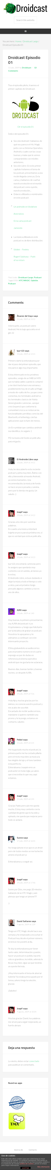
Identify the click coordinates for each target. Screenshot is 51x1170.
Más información (43, 1167)
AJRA (19, 610)
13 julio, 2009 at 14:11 (26, 462)
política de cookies (27, 1164)
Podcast (38, 277)
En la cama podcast (22, 220)
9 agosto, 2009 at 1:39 (26, 924)
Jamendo (18, 228)
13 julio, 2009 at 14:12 (26, 515)
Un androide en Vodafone (25, 206)
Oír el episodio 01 (25, 126)
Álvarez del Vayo (25, 316)
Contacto (33, 1149)
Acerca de (18, 1149)
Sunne (20, 837)
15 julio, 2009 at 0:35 (25, 799)
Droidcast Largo (30, 41)
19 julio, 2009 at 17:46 (26, 882)
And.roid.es (19, 213)
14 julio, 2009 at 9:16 (25, 694)
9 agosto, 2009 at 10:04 (26, 1012)
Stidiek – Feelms (21, 249)
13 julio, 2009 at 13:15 (26, 354)
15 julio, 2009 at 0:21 (25, 743)
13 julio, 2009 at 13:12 (26, 319)
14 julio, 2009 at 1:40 (25, 613)
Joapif (20, 512)
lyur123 (20, 350)
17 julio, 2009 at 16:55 (26, 841)
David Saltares (24, 921)
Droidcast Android (26, 8)
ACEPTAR (25, 1168)
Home (18, 41)
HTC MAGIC (24, 280)
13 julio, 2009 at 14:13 (26, 557)
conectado (34, 1061)
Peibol (20, 739)
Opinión (34, 280)
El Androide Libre (25, 459)
